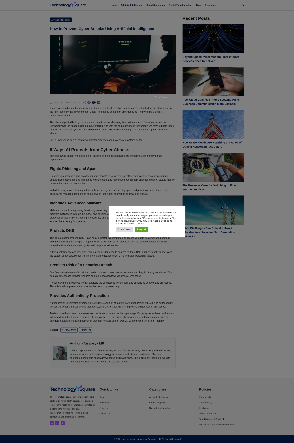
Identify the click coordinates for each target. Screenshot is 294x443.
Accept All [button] (141, 229)
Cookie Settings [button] (124, 229)
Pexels (172, 97)
